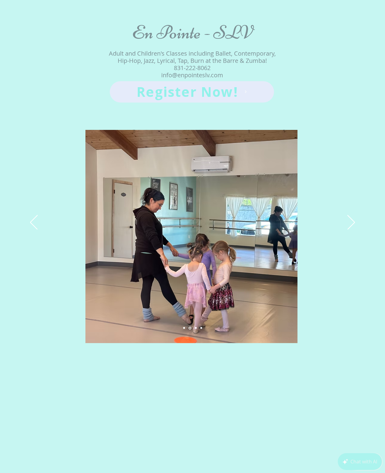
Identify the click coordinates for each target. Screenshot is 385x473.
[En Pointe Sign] (184, 328)
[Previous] (34, 223)
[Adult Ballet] (201, 328)
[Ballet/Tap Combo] (190, 328)
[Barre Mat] (196, 328)
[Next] (351, 223)
